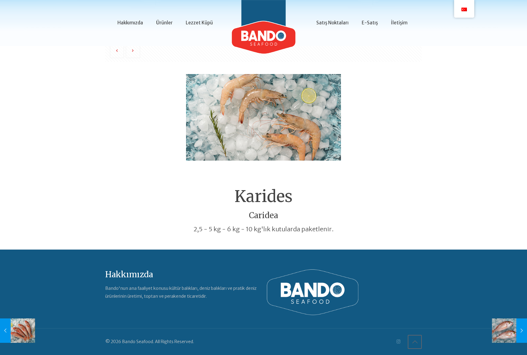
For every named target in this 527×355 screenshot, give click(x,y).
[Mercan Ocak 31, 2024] (509, 330)
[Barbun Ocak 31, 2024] (17, 330)
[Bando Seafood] (263, 30)
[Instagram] (398, 341)
